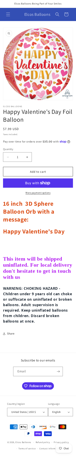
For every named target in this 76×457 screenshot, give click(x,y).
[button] (8, 14)
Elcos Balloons (23, 442)
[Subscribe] (58, 371)
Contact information (50, 448)
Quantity (8, 149)
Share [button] (11, 333)
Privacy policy (61, 442)
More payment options (38, 192)
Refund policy (43, 442)
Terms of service (26, 448)
